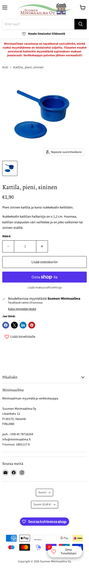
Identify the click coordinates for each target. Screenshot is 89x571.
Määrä (6, 236)
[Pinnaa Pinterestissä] (31, 325)
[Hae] (80, 24)
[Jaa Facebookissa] (5, 325)
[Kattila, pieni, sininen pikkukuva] (10, 168)
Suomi (42, 492)
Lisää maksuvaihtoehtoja (45, 287)
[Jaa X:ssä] (14, 325)
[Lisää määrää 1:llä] (42, 246)
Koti (5, 67)
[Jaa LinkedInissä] (23, 325)
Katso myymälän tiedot (22, 309)
